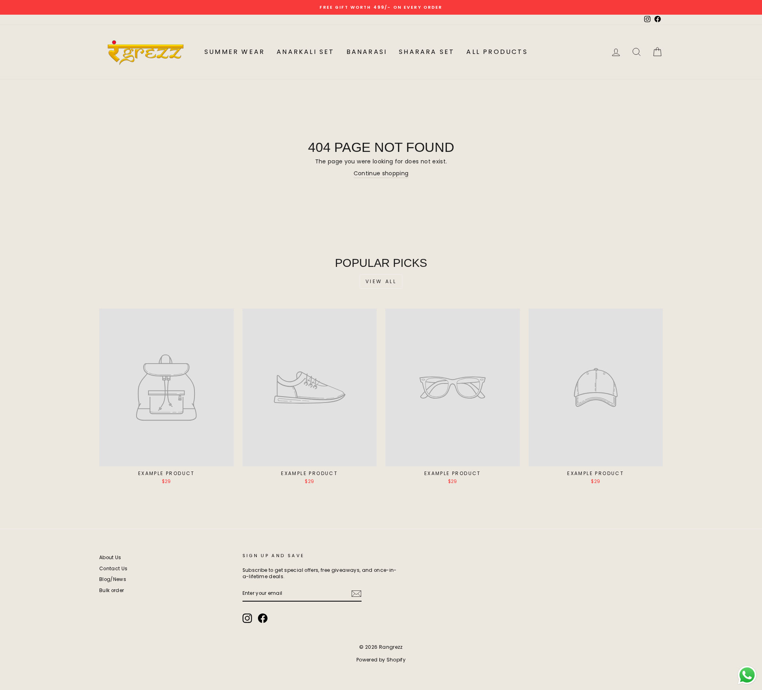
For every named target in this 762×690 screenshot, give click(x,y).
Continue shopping (381, 173)
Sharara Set (426, 51)
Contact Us (113, 568)
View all (381, 281)
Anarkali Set (305, 51)
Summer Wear (234, 51)
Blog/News (112, 579)
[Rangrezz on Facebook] (262, 618)
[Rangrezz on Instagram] (247, 618)
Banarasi (366, 51)
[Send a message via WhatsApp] (747, 675)
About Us (110, 557)
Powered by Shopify (381, 659)
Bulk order (111, 590)
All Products (496, 51)
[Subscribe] (356, 593)
